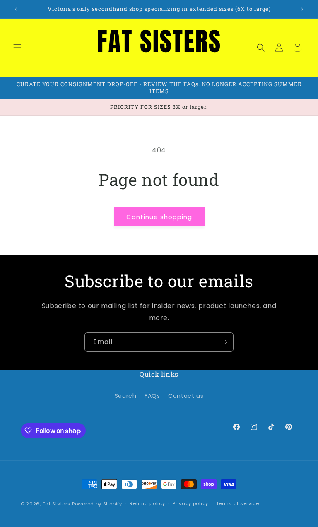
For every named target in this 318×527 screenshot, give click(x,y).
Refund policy (147, 503)
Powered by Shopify (97, 504)
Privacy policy (190, 503)
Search (126, 396)
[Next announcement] (302, 9)
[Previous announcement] (16, 9)
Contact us (185, 396)
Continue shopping (159, 216)
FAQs (152, 396)
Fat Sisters (57, 504)
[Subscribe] (224, 342)
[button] (17, 48)
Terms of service (237, 503)
